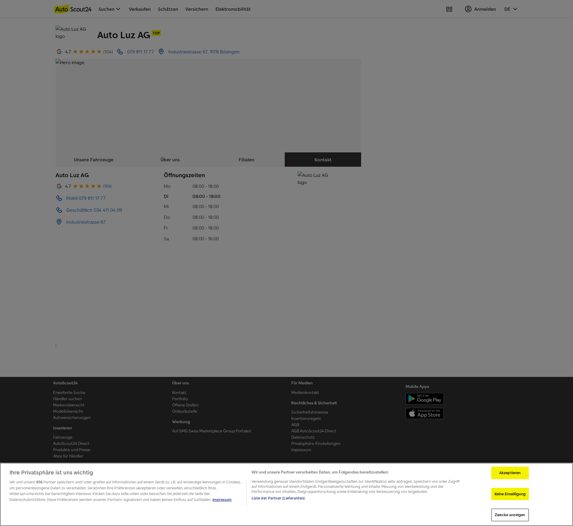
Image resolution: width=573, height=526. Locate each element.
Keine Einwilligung (510, 493)
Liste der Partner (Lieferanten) (278, 498)
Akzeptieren (509, 472)
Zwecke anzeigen (510, 514)
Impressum (222, 499)
